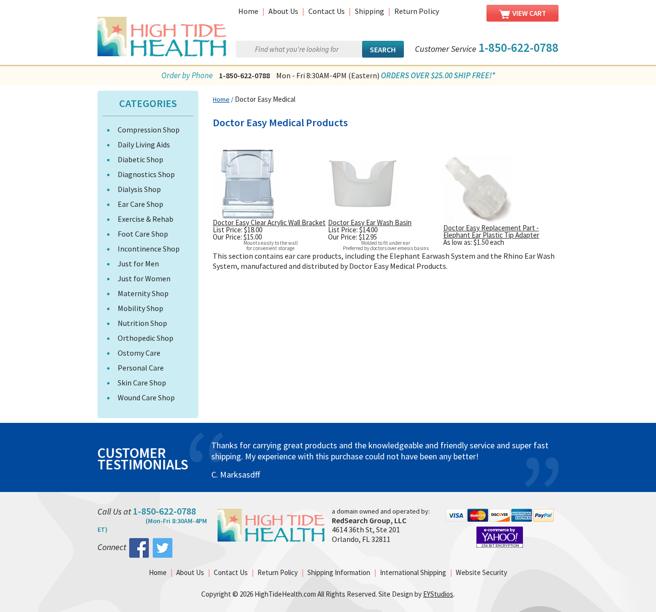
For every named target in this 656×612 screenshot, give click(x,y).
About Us (283, 11)
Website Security (481, 572)
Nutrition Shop (142, 323)
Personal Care (141, 367)
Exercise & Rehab (145, 219)
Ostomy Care (139, 353)
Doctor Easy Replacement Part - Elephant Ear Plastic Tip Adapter (491, 231)
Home (248, 11)
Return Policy (416, 11)
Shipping (369, 11)
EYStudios (438, 594)
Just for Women (144, 278)
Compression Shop (149, 129)
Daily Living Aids (144, 144)
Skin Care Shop (142, 382)
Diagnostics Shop (146, 174)
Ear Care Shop (140, 204)
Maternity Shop (143, 293)
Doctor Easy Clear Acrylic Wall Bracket (269, 222)
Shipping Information (338, 572)
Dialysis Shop (139, 189)
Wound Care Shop (146, 397)
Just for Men (138, 263)
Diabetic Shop (140, 159)
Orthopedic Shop (145, 338)
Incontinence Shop (149, 248)
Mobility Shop (140, 308)
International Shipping (413, 572)
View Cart (529, 13)
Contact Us (326, 11)
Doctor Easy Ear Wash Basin (370, 222)
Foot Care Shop (143, 234)
